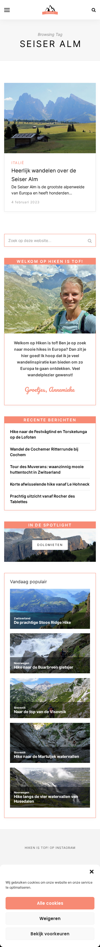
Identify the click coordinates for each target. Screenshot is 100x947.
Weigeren (50, 918)
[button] (91, 871)
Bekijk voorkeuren (50, 934)
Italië (17, 162)
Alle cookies (50, 903)
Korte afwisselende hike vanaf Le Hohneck (49, 484)
